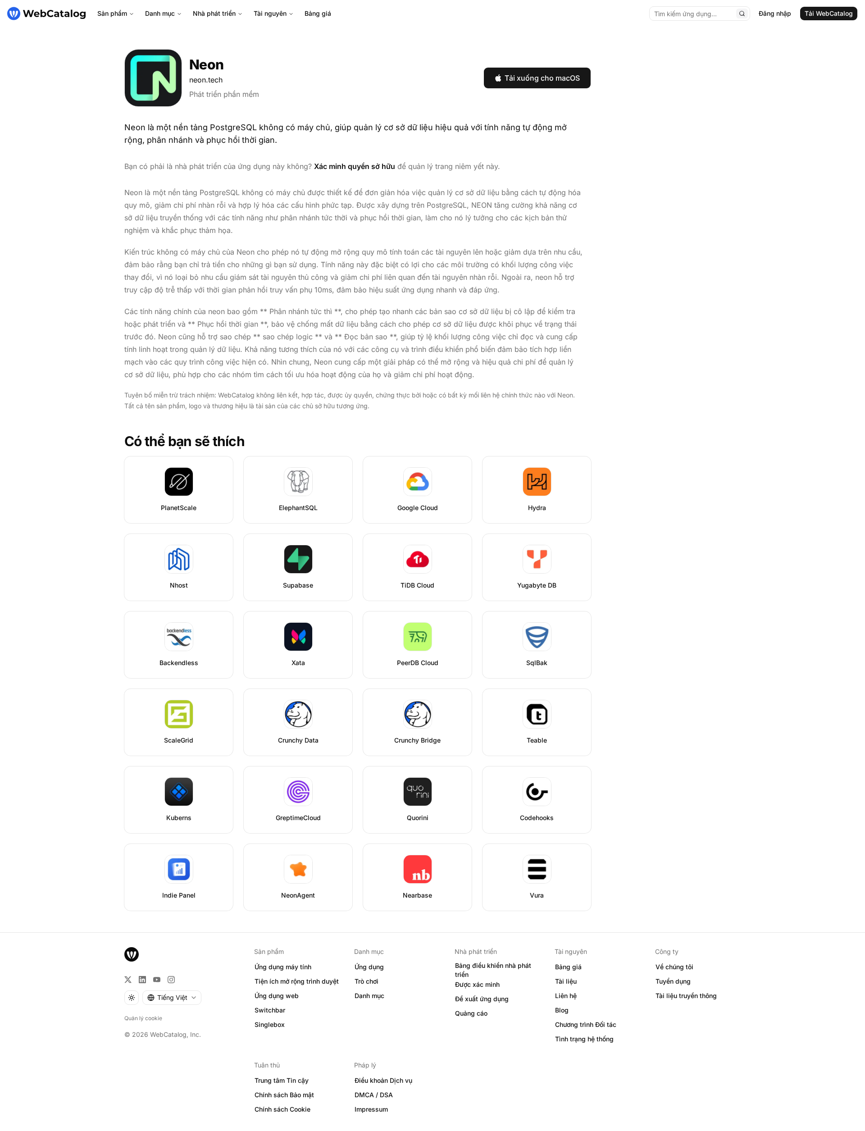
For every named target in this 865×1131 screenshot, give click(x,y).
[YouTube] (156, 979)
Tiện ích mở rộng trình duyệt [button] (297, 981)
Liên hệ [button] (566, 995)
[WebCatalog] (131, 954)
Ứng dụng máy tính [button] (283, 967)
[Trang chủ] (46, 13)
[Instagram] (171, 979)
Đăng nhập (775, 13)
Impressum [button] (371, 1109)
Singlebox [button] (270, 1024)
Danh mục (160, 13)
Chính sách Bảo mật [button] (284, 1095)
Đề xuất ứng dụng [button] (482, 999)
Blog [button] (562, 1010)
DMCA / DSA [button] (374, 1095)
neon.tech (206, 79)
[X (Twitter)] (128, 979)
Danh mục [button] (369, 995)
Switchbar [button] (270, 1010)
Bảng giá (318, 13)
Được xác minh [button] (477, 984)
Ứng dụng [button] (369, 967)
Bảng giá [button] (568, 967)
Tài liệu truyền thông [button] (686, 995)
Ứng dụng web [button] (277, 995)
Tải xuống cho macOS (542, 77)
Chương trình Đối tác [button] (585, 1024)
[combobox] (171, 997)
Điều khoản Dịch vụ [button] (383, 1080)
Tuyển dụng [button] (673, 981)
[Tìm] (742, 13)
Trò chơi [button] (366, 981)
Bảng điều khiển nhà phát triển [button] (493, 970)
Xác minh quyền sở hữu (354, 166)
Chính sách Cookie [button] (282, 1109)
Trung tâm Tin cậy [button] (282, 1080)
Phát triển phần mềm (224, 94)
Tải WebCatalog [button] (829, 13)
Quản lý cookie (143, 1018)
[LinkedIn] (142, 979)
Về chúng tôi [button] (674, 967)
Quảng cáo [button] (471, 1013)
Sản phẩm (112, 13)
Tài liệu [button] (566, 981)
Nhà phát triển (214, 13)
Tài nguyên (270, 13)
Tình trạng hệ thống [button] (584, 1039)
